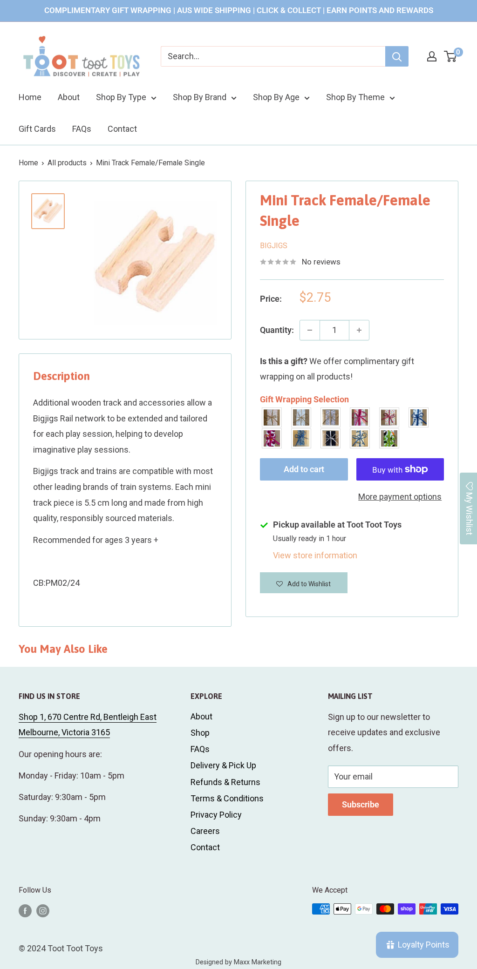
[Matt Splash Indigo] (419, 417)
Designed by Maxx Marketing (238, 962)
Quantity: (277, 330)
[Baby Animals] (272, 417)
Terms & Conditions (227, 798)
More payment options (400, 496)
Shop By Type (121, 97)
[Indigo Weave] (301, 438)
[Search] (397, 56)
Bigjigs (273, 245)
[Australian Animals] (331, 417)
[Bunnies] (301, 417)
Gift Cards (37, 129)
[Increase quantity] (359, 330)
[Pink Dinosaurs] (360, 417)
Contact (122, 129)
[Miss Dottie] (272, 438)
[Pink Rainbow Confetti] (389, 417)
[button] (304, 582)
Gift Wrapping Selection (304, 399)
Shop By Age (276, 97)
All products (67, 162)
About (69, 97)
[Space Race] (331, 438)
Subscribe (360, 804)
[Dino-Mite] (389, 438)
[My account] (431, 56)
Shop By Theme (355, 97)
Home (30, 97)
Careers (205, 831)
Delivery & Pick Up (223, 765)
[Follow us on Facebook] (25, 910)
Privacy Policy (216, 815)
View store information (315, 555)
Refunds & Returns (225, 782)
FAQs (81, 129)
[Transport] (360, 438)
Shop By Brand (199, 97)
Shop (200, 733)
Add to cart (304, 469)
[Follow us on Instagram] (42, 910)
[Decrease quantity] (310, 330)
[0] (451, 56)
